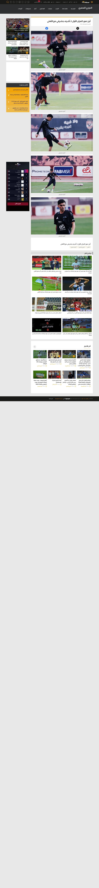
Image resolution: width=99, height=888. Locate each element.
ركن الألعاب (45, 2)
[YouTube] (22, 2)
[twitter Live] (16, 2)
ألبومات (20, 8)
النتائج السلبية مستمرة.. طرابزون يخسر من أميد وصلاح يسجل (70, 361)
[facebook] (10, 2)
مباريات (64, 2)
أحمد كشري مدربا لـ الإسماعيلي (56, 381)
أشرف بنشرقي (73, 247)
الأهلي (88, 247)
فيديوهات (58, 2)
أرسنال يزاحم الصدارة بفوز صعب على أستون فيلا (55, 360)
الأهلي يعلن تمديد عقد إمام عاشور (18, 90)
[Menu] (91, 2)
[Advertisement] (17, 137)
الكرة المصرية (40, 386)
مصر (75, 2)
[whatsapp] (28, 2)
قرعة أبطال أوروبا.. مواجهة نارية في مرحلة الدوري (18, 95)
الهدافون (42, 8)
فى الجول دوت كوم (86, 398)
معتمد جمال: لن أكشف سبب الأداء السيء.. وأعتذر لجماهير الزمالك (69, 382)
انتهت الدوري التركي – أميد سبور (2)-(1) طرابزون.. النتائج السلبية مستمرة (18, 102)
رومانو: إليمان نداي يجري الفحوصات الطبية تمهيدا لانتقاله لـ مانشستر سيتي (84, 382)
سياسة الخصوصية (59, 398)
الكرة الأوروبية (67, 365)
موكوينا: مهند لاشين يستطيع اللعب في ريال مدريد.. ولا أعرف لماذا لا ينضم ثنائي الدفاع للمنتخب (84, 362)
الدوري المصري (37, 2)
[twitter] (13, 2)
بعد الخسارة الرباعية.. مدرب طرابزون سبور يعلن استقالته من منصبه (18, 108)
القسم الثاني (54, 384)
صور (52, 2)
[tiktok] (25, 2)
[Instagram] (19, 2)
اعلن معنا (51, 398)
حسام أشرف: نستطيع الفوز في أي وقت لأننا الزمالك (41, 361)
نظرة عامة (65, 8)
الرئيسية (73, 8)
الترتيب (57, 8)
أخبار (70, 2)
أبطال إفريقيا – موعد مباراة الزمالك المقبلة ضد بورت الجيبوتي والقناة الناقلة (40, 382)
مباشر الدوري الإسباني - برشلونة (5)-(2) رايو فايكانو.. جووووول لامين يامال (18, 29)
